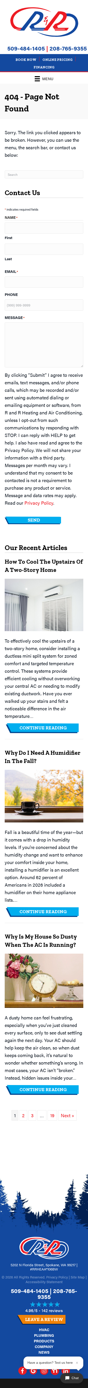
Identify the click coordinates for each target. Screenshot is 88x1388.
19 (52, 1115)
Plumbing (44, 1335)
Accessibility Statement (44, 1281)
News (44, 1352)
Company (44, 1346)
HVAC (44, 1329)
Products (44, 1341)
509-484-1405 (26, 48)
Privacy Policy (38, 502)
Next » (67, 1115)
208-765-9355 (68, 48)
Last (8, 258)
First (8, 237)
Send (34, 520)
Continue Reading (49, 728)
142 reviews (52, 1310)
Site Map (78, 1276)
